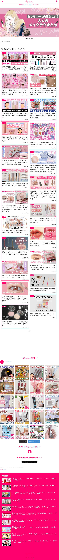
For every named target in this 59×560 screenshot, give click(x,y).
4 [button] (31, 38)
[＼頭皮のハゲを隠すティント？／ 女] (7, 372)
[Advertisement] (29, 342)
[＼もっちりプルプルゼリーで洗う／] (37, 387)
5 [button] (32, 38)
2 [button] (27, 38)
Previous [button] (2, 22)
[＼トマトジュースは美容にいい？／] (37, 417)
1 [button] (26, 38)
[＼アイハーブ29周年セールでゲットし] (22, 402)
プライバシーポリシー (3, 469)
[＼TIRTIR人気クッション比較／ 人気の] (7, 417)
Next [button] (57, 22)
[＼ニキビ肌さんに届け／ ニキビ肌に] (37, 432)
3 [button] (29, 38)
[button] (57, 41)
